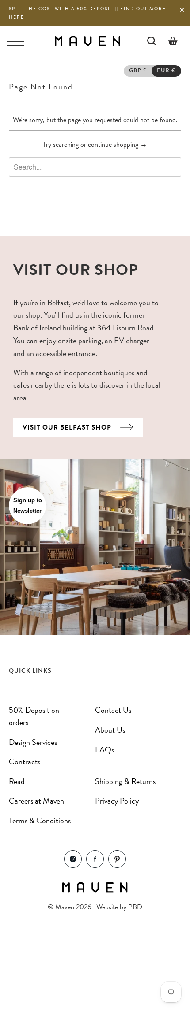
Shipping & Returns (125, 781)
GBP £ (137, 70)
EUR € (166, 70)
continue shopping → (117, 144)
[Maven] (87, 41)
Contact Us (113, 710)
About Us (110, 730)
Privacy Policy (117, 801)
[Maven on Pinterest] (117, 865)
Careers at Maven (36, 801)
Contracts (24, 761)
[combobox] (95, 167)
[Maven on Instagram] (73, 865)
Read (17, 781)
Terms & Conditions (40, 820)
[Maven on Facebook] (95, 865)
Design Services (33, 742)
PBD (135, 907)
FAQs (104, 749)
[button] (27, 505)
